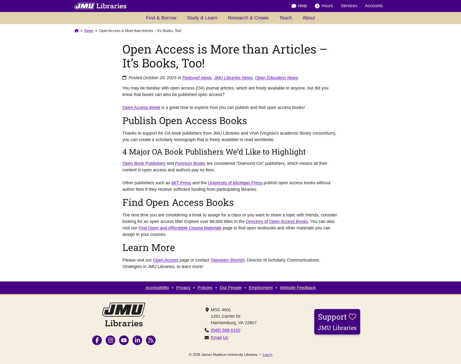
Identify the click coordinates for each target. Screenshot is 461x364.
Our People (231, 287)
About (309, 17)
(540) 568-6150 (225, 330)
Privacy (183, 287)
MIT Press (181, 182)
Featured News (197, 77)
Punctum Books (190, 163)
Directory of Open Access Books (277, 221)
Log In (267, 354)
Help (302, 5)
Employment (261, 287)
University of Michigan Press (235, 182)
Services (349, 5)
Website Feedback (298, 287)
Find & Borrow (161, 17)
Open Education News (276, 77)
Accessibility (157, 287)
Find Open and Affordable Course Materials (180, 228)
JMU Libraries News (233, 77)
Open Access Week (141, 107)
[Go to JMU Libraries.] (76, 31)
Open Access (165, 260)
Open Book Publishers (143, 163)
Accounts (374, 5)
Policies (205, 287)
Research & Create (248, 17)
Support (337, 321)
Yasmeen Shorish (227, 260)
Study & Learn (202, 17)
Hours (327, 5)
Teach (285, 17)
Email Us (219, 337)
